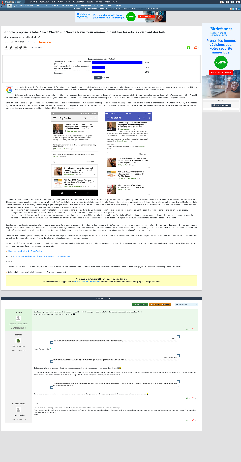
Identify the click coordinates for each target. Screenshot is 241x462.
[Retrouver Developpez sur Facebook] (236, 9)
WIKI (141, 9)
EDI (76, 6)
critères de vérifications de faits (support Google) (48, 256)
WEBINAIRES (92, 9)
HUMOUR (154, 9)
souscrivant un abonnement (87, 282)
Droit (107, 2)
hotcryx (18, 312)
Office (102, 6)
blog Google (18, 256)
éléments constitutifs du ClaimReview (25, 251)
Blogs (60, 2)
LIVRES (101, 9)
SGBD (96, 6)
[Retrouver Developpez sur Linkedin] (239, 9)
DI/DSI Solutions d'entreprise (23, 6)
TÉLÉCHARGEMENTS (113, 9)
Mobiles (109, 6)
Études (98, 2)
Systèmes (118, 6)
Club (114, 2)
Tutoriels (44, 2)
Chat (67, 2)
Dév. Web (69, 6)
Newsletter (78, 2)
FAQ (53, 2)
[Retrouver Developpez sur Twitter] (233, 9)
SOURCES (126, 9)
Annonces (31, 42)
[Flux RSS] (231, 9)
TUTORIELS (77, 9)
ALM (47, 6)
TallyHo (18, 335)
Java (62, 6)
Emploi (89, 2)
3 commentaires (45, 42)
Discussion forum (222, 105)
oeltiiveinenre (18, 404)
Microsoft (55, 6)
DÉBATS (134, 9)
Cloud (38, 6)
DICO (147, 9)
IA (43, 6)
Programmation (85, 6)
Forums (33, 2)
